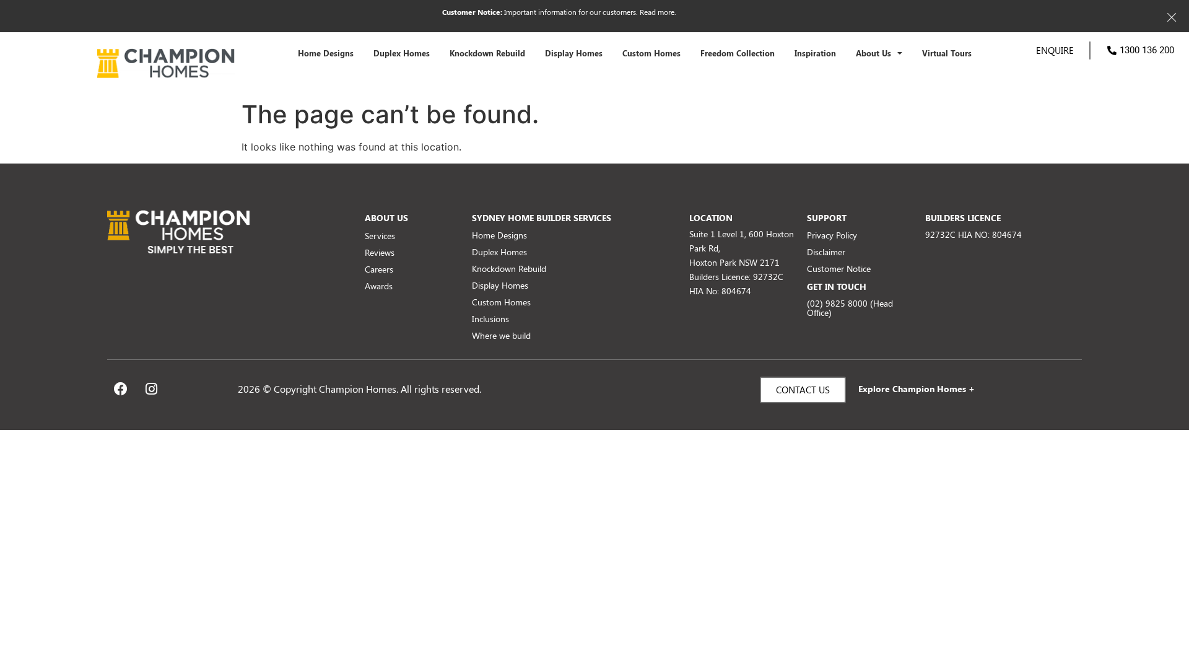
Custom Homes (651, 53)
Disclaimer (826, 252)
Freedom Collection (737, 53)
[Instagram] (151, 389)
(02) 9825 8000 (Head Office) (850, 307)
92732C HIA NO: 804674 (973, 234)
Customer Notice (839, 268)
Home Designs (326, 53)
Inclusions (490, 319)
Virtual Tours (947, 53)
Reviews (379, 252)
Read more (657, 12)
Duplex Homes (401, 53)
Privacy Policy (832, 235)
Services (380, 236)
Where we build (501, 335)
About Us (873, 53)
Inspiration (815, 53)
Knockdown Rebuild (487, 53)
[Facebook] (120, 389)
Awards (379, 286)
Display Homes (574, 53)
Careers (379, 269)
